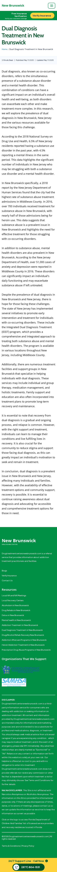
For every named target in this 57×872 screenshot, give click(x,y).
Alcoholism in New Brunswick (15, 605)
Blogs (4, 570)
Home (4, 49)
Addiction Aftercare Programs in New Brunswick (24, 640)
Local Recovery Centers (13, 600)
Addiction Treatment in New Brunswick (20, 625)
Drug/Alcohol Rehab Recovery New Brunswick (23, 635)
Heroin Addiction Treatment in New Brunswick (23, 645)
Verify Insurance (9, 575)
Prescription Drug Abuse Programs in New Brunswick (26, 650)
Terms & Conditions (11, 846)
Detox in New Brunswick (13, 615)
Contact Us (7, 580)
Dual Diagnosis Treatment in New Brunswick (22, 630)
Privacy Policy (28, 846)
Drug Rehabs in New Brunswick (16, 610)
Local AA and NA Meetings (14, 595)
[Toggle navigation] (51, 6)
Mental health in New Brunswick (16, 620)
